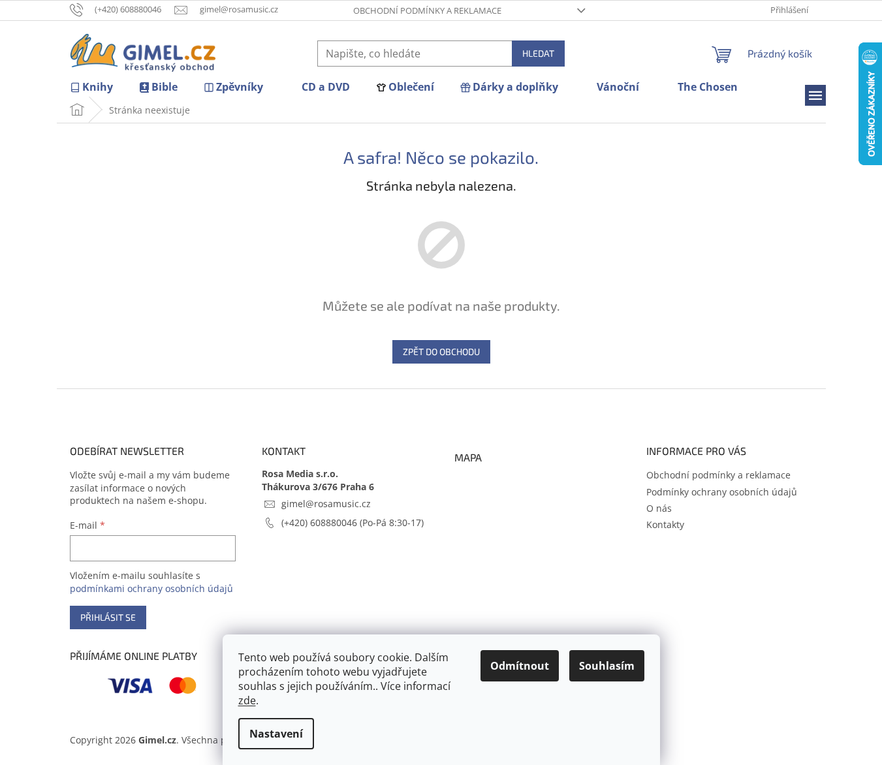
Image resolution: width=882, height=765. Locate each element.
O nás (659, 508)
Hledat (538, 53)
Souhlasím (607, 666)
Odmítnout (519, 666)
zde (247, 700)
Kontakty (665, 524)
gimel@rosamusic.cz (326, 503)
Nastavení (276, 733)
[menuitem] (91, 87)
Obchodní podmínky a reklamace (427, 10)
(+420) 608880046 (320, 522)
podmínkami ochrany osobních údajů (151, 588)
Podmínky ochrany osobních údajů (721, 492)
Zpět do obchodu (441, 351)
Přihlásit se (108, 617)
